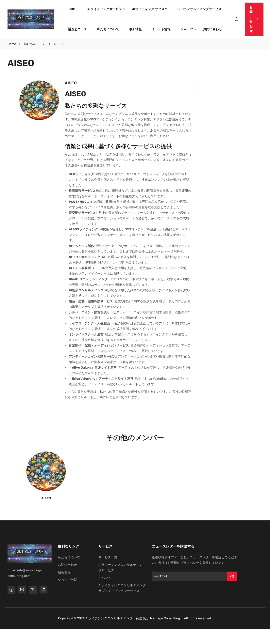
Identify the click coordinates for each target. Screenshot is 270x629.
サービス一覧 (107, 557)
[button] (254, 19)
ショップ (186, 29)
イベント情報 (161, 29)
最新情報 (135, 29)
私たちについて (108, 29)
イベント (104, 578)
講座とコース (77, 29)
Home (12, 44)
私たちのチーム (35, 44)
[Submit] (232, 576)
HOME (72, 9)
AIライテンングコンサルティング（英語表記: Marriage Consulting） (134, 618)
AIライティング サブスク (150, 9)
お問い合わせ (212, 29)
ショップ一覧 (67, 580)
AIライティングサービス (104, 9)
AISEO (46, 498)
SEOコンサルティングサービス (199, 9)
